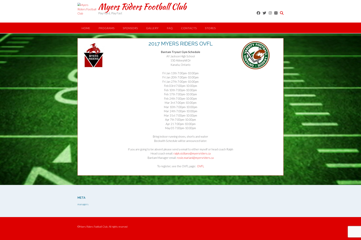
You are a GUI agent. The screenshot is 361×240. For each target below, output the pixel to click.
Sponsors (130, 28)
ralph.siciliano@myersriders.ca (192, 153)
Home (86, 28)
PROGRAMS (107, 28)
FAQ (170, 28)
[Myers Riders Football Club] (87, 12)
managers (83, 204)
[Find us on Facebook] (258, 13)
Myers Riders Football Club (142, 6)
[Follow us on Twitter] (264, 13)
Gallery (152, 28)
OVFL (200, 166)
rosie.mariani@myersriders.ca (195, 157)
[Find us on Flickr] (276, 13)
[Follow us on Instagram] (270, 13)
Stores (210, 28)
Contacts (189, 28)
